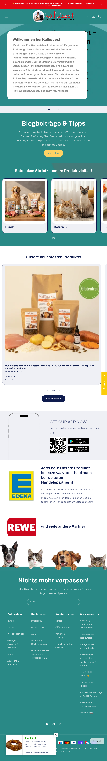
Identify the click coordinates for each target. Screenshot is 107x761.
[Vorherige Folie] (42, 109)
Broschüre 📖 (86, 713)
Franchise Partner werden (64, 646)
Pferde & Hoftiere (15, 634)
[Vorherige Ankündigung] (6, 5)
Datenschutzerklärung (70, 748)
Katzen (59, 227)
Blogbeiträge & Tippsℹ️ (87, 684)
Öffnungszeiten (63, 627)
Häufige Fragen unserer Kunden (87, 646)
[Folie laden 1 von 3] (49, 109)
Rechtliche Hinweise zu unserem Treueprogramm (41, 654)
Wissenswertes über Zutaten (87, 636)
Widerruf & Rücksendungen (39, 642)
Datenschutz (37, 627)
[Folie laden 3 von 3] (58, 109)
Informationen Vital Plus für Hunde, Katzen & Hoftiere (88, 660)
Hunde (9, 227)
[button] (6, 16)
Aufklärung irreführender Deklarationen (87, 624)
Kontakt (59, 621)
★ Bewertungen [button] (104, 383)
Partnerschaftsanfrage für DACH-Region (91, 694)
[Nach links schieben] (47, 238)
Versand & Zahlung (60, 636)
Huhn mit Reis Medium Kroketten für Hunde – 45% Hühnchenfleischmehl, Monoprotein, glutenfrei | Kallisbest (50, 367)
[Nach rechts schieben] (60, 238)
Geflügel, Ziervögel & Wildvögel (12, 644)
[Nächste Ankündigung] (101, 5)
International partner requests (88, 704)
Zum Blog (53, 153)
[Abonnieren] (76, 602)
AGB (33, 634)
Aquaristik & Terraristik (13, 663)
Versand (93, 748)
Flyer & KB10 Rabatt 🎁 (86, 674)
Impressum (36, 621)
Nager (10, 654)
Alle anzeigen (53, 399)
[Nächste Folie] (65, 109)
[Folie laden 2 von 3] (53, 109)
